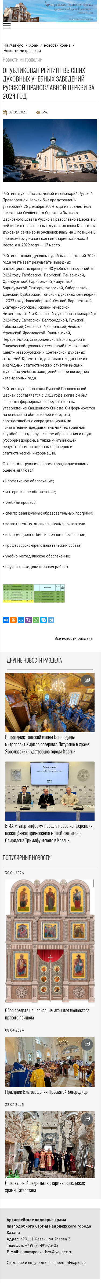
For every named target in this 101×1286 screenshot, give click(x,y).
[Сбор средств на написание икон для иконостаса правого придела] (50, 942)
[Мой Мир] (21, 620)
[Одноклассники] (13, 620)
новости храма (57, 45)
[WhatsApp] (36, 620)
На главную (14, 45)
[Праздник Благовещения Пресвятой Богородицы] (50, 1062)
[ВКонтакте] (6, 620)
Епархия (76, 1262)
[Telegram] (51, 620)
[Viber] (28, 620)
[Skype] (43, 620)
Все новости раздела (74, 638)
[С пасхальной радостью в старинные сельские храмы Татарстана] (50, 1144)
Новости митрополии (22, 50)
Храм (33, 45)
